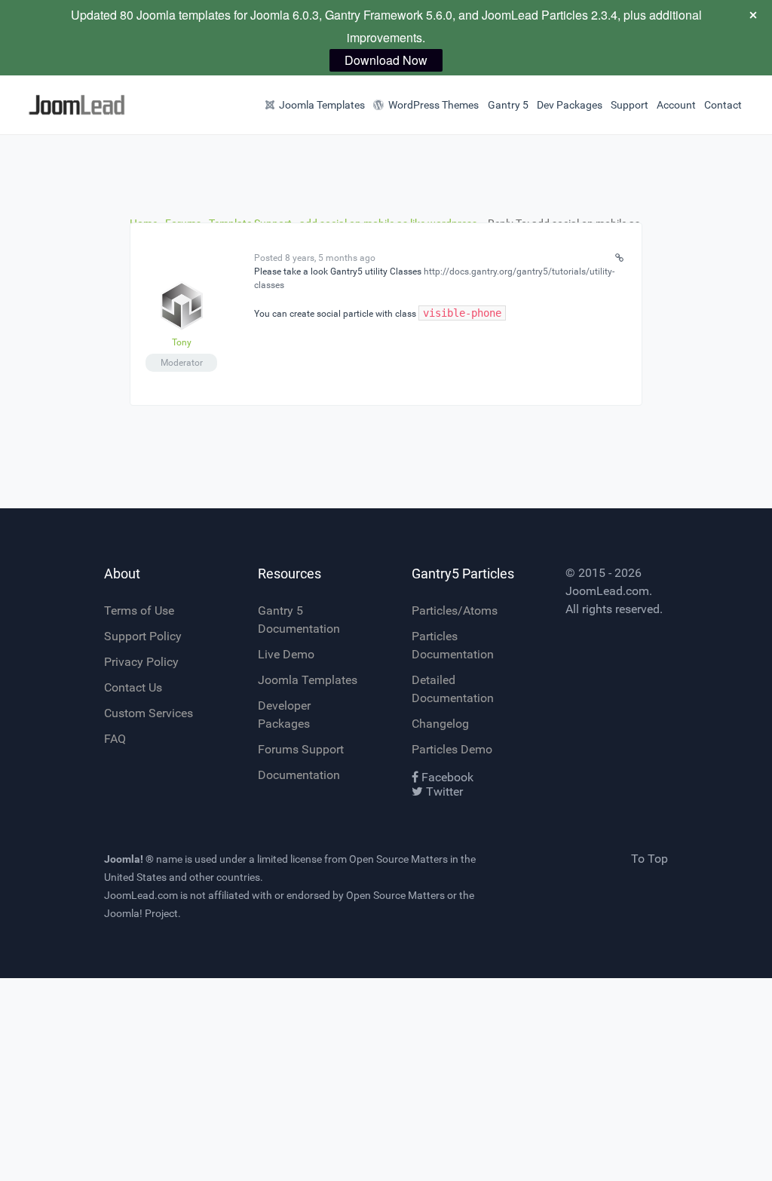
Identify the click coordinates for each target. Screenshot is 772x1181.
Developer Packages (284, 714)
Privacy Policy (141, 662)
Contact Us (133, 687)
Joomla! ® (129, 859)
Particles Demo (452, 749)
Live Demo (286, 654)
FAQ (115, 739)
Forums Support (301, 749)
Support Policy (143, 636)
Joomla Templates (307, 680)
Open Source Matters (398, 859)
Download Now (386, 60)
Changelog (440, 723)
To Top (649, 858)
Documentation (299, 775)
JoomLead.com (607, 591)
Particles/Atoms (455, 610)
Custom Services (148, 713)
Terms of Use (139, 610)
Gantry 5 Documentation (299, 619)
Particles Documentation (453, 645)
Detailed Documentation (453, 689)
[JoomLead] (58, 105)
